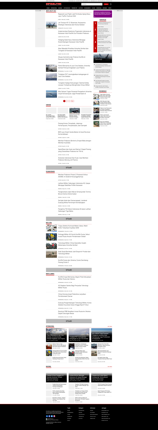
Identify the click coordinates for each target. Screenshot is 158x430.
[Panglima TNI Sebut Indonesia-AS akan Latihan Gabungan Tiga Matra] (51, 211)
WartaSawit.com (94, 0)
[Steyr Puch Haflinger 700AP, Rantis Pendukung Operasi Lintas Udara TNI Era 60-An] (96, 124)
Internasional (54, 8)
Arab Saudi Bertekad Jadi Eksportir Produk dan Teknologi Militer (104, 352)
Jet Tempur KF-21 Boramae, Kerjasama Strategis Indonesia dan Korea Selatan (103, 66)
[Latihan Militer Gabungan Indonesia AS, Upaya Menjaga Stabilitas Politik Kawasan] (51, 185)
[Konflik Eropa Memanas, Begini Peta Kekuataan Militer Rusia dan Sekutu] (51, 279)
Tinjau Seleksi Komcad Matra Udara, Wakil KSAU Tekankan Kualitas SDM (105, 96)
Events (109, 8)
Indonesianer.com (72, 0)
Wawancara (98, 8)
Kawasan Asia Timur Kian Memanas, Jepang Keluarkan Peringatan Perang (104, 345)
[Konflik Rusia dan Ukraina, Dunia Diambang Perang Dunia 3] (51, 262)
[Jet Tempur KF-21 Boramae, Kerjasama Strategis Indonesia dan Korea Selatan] (51, 25)
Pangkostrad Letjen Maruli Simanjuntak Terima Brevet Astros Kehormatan (100, 377)
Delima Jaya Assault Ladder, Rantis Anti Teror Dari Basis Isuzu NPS (105, 116)
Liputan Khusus (67, 8)
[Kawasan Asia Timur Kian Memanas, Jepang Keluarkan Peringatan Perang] (74, 111)
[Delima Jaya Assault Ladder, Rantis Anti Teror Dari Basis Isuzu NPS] (96, 117)
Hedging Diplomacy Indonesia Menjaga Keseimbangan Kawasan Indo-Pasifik (102, 76)
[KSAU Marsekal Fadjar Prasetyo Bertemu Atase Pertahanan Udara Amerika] (96, 104)
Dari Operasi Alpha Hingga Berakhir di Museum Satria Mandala (63, 115)
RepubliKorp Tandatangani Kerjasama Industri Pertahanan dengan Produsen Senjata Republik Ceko (81, 345)
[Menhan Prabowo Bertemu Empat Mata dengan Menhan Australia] (51, 143)
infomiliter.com (109, 0)
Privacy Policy (93, 416)
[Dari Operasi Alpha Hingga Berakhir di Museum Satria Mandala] (63, 111)
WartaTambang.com (86, 0)
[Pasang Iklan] (40, 10)
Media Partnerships (94, 414)
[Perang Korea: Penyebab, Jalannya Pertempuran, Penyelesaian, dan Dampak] (51, 126)
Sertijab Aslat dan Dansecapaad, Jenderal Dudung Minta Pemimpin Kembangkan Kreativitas (72, 203)
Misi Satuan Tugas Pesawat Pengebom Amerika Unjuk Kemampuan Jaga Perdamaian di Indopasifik (75, 94)
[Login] (111, 4)
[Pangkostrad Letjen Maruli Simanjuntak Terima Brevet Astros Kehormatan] (51, 194)
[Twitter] (52, 415)
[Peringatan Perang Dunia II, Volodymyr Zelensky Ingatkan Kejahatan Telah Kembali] (86, 111)
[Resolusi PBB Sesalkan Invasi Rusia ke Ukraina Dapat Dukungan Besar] (51, 314)
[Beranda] (53, 4)
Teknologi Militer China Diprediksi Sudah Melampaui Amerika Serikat (81, 352)
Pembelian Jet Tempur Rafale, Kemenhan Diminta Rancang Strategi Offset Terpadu (81, 392)
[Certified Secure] (50, 418)
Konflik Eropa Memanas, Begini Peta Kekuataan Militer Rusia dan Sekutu (82, 359)
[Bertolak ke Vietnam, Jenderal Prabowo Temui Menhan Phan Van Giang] (49, 400)
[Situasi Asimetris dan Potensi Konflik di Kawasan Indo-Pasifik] (51, 59)
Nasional (60, 8)
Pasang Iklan (92, 418)
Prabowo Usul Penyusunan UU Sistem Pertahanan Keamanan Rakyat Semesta (106, 109)
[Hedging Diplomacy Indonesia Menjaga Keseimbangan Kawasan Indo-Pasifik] (51, 42)
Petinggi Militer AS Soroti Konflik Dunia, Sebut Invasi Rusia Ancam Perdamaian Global (59, 352)
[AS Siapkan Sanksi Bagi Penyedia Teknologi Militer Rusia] (51, 288)
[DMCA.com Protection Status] (52, 419)
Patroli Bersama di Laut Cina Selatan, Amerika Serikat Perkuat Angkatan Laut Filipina (56, 336)
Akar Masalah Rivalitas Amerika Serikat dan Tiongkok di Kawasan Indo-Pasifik (102, 82)
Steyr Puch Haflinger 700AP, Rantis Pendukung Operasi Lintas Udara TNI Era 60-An (105, 123)
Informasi (105, 8)
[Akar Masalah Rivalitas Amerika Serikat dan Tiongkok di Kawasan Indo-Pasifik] (51, 51)
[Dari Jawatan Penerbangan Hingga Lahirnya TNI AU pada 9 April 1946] (51, 111)
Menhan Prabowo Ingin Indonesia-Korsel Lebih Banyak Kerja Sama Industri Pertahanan (59, 345)
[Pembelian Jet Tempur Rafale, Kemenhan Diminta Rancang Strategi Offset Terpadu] (71, 393)
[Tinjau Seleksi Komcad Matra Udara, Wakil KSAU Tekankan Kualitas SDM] (51, 228)
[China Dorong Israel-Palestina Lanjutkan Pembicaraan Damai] (51, 296)
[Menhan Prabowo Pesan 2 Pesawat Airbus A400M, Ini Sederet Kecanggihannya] (51, 177)
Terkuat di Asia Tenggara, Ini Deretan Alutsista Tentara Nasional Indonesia (55, 377)
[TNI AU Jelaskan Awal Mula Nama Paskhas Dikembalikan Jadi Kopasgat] (49, 393)
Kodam (48, 8)
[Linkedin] (47, 415)
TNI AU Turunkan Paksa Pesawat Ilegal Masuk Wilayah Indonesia (105, 385)
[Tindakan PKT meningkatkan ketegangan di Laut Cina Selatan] (51, 76)
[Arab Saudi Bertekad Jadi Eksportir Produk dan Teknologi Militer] (51, 254)
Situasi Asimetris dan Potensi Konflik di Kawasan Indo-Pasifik (102, 86)
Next (72, 101)
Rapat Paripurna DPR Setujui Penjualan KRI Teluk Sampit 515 (104, 391)
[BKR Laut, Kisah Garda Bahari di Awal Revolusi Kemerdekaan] (51, 134)
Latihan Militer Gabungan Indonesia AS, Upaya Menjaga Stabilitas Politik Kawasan (78, 377)
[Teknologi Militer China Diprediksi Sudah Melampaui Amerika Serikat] (51, 245)
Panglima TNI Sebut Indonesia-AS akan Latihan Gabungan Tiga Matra (82, 385)
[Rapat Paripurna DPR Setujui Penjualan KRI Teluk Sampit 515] (94, 393)
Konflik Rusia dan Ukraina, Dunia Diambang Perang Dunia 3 (59, 358)
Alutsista (81, 8)
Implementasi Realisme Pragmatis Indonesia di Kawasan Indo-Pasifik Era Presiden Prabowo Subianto (74, 33)
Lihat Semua (110, 326)
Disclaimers (92, 412)
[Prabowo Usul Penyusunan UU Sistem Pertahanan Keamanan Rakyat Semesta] (96, 110)
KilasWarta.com (79, 0)
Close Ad (43, 10)
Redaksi (91, 410)
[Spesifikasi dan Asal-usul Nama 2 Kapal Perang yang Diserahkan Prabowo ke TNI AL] (51, 151)
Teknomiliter (74, 8)
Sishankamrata (87, 8)
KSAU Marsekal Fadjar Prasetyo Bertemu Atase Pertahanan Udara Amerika (105, 102)
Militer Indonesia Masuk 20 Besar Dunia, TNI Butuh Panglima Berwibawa (82, 399)
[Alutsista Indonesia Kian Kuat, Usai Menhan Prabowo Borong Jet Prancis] (51, 160)
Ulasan (93, 8)
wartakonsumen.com (101, 0)
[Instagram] (54, 415)
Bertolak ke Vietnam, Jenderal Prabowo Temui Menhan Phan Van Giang (58, 399)
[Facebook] (49, 415)
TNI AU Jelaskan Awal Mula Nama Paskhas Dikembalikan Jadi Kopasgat (58, 392)
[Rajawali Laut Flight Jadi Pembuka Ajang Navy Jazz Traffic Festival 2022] (51, 16)
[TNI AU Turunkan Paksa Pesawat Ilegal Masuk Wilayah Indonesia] (94, 386)
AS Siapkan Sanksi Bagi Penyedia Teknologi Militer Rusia (105, 358)
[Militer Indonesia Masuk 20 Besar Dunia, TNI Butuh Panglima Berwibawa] (71, 400)
